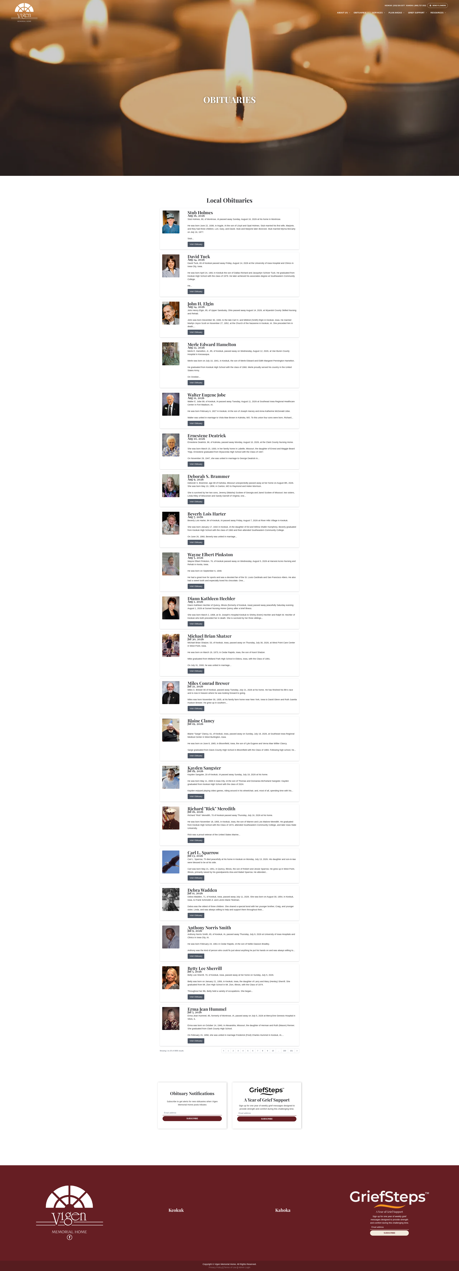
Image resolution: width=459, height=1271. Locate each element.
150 (284, 1051)
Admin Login (244, 1267)
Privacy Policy (215, 1267)
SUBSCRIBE (192, 1119)
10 (273, 1051)
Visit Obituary (196, 244)
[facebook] (69, 1238)
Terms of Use (230, 1267)
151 (291, 1051)
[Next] (297, 1050)
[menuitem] (343, 13)
